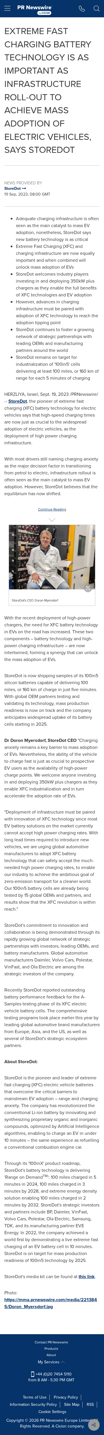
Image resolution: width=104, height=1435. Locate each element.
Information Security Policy (33, 1404)
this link (87, 1276)
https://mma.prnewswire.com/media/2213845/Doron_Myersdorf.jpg (50, 1303)
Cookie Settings (52, 1412)
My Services (49, 1362)
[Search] (96, 8)
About (51, 1355)
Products (51, 1348)
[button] (52, 557)
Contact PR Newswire (51, 1342)
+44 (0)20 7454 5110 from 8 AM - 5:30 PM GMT (51, 1377)
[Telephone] (82, 8)
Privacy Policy (66, 1397)
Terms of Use (35, 1397)
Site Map (71, 1404)
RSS (90, 1404)
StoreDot (17, 401)
